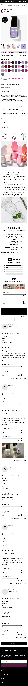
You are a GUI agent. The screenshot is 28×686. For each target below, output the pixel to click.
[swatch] (2, 62)
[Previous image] (3, 28)
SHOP (2, 670)
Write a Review (16, 313)
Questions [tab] (14, 253)
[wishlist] (24, 5)
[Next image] (25, 28)
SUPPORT (3, 678)
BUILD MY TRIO (5, 87)
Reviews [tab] (5, 253)
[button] (4, 13)
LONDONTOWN (5, 674)
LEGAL (3, 682)
